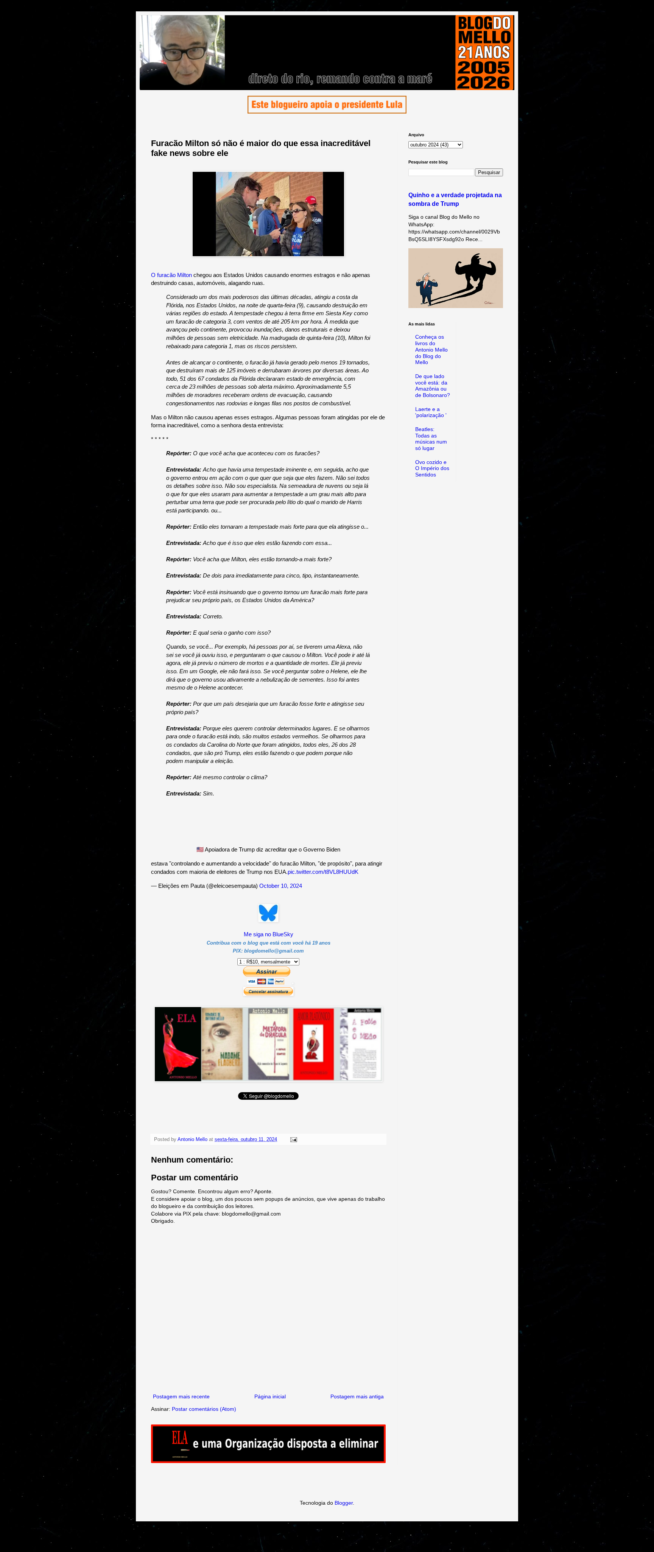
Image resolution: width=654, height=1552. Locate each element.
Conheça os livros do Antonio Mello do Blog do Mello (431, 349)
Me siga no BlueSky (268, 934)
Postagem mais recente (181, 1396)
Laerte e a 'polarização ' (431, 412)
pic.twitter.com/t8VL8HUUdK (323, 872)
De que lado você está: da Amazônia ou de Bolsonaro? (432, 385)
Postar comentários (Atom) (204, 1409)
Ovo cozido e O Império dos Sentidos (432, 468)
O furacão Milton (171, 275)
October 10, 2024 (280, 886)
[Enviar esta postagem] (293, 1139)
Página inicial (270, 1396)
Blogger (344, 1503)
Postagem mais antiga (357, 1396)
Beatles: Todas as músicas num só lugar (431, 438)
